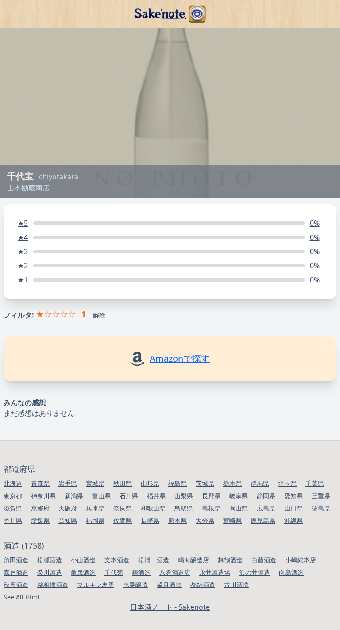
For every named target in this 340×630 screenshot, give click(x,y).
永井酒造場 (214, 572)
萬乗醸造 (135, 584)
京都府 (40, 508)
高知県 (67, 520)
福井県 (156, 495)
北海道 (13, 483)
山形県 (150, 483)
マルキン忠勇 (95, 584)
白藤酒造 (263, 560)
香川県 (13, 520)
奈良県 (122, 508)
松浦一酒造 (153, 560)
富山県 (101, 495)
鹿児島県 (263, 520)
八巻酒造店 (174, 572)
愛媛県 (40, 520)
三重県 (321, 495)
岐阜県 (238, 495)
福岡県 (95, 520)
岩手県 (67, 483)
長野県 (211, 495)
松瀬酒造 (49, 560)
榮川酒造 (49, 572)
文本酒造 (116, 560)
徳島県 (321, 508)
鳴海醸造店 (193, 560)
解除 (99, 315)
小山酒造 (83, 560)
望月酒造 (169, 584)
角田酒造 (16, 560)
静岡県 (266, 495)
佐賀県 (122, 520)
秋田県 (122, 483)
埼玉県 (287, 483)
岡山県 (238, 508)
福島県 (177, 483)
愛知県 (293, 495)
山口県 (293, 508)
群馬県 (260, 483)
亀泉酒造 (83, 572)
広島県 (266, 508)
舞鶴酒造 (230, 560)
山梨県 (183, 495)
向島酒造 (291, 572)
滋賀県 (13, 508)
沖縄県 (293, 520)
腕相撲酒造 (52, 584)
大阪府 (67, 508)
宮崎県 (232, 520)
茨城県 (205, 483)
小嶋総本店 (300, 560)
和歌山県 (153, 508)
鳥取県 (183, 508)
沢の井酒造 (254, 572)
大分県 (205, 520)
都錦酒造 (202, 584)
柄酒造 (141, 572)
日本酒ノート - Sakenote (170, 607)
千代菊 (113, 572)
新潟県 (74, 495)
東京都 (13, 495)
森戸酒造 (16, 572)
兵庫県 (95, 508)
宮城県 (95, 483)
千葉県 (314, 483)
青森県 (40, 483)
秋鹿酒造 (16, 584)
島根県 (211, 508)
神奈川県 (43, 495)
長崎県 (150, 520)
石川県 (129, 495)
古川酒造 (236, 584)
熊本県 (177, 520)
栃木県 (232, 483)
